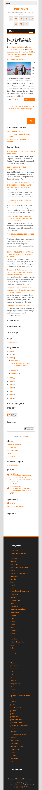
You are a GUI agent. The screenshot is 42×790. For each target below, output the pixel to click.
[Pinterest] (21, 24)
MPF (12, 687)
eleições (25, 52)
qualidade (14, 732)
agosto (14, 370)
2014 (11, 388)
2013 (11, 391)
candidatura (11, 52)
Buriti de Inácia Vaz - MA (19, 591)
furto (12, 657)
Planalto (13, 702)
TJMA (12, 752)
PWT (18, 783)
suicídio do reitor (16, 746)
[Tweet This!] (15, 99)
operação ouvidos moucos (20, 696)
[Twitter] (16, 18)
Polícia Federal (15, 708)
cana (12, 603)
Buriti (12, 588)
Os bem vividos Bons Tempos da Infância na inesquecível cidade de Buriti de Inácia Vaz (19, 218)
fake (12, 645)
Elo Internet (11, 448)
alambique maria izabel (19, 567)
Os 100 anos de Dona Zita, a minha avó (20, 306)
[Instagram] (31, 18)
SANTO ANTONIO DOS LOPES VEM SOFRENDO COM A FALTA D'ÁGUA (20, 490)
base (12, 582)
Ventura (13, 755)
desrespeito (14, 630)
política (26, 54)
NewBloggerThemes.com (15, 785)
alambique (14, 564)
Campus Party (15, 600)
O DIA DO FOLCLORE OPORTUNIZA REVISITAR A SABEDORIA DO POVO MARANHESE (20, 254)
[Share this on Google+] (18, 99)
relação (13, 737)
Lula (8, 54)
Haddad (31, 52)
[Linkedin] (26, 18)
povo (31, 54)
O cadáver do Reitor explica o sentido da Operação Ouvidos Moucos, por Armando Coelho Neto (20, 272)
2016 (11, 381)
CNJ (12, 618)
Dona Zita (13, 636)
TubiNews (13, 474)
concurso (13, 621)
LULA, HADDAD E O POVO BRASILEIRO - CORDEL (20, 41)
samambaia (14, 740)
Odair (12, 693)
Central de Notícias (14, 445)
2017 (11, 378)
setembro (15, 361)
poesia (20, 54)
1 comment (22, 59)
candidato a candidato (18, 609)
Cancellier (14, 606)
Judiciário (14, 669)
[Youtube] (16, 24)
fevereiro (15, 373)
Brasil (29, 49)
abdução (13, 561)
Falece (12, 648)
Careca (13, 615)
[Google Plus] (11, 18)
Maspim (13, 681)
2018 (11, 358)
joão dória (14, 666)
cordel (18, 52)
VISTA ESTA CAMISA (15, 131)
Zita (11, 761)
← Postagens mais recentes (18, 106)
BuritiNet (21, 9)
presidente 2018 (13, 57)
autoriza (13, 579)
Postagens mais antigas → (24, 109)
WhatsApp (14, 758)
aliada (12, 570)
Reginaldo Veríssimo (18, 735)
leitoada (13, 672)
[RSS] (26, 24)
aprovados (14, 576)
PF (11, 699)
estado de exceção (17, 642)
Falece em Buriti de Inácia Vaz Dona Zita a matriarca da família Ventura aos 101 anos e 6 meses (21, 290)
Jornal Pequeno (13, 450)
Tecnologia (14, 750)
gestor (12, 660)
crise (12, 627)
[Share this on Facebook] (13, 99)
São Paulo (14, 743)
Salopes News (15, 486)
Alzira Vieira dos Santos (19, 573)
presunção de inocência (19, 726)
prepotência (14, 717)
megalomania (15, 684)
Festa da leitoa (15, 654)
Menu (11, 31)
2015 (11, 384)
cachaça (13, 597)
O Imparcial (11, 456)
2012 (11, 395)
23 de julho (14, 550)
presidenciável (16, 720)
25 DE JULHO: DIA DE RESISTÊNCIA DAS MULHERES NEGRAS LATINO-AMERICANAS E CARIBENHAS (20, 185)
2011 (11, 398)
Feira (12, 651)
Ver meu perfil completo (16, 506)
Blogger (26, 436)
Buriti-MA (14, 594)
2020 (11, 354)
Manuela (14, 54)
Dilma (12, 633)
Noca (9, 453)
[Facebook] (21, 18)
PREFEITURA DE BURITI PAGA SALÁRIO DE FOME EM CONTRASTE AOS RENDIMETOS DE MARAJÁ (20, 478)
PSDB (12, 729)
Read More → (29, 99)
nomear (13, 690)
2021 (11, 351)
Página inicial (12, 342)
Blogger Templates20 (21, 787)
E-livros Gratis (12, 465)
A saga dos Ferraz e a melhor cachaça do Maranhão (18, 555)
